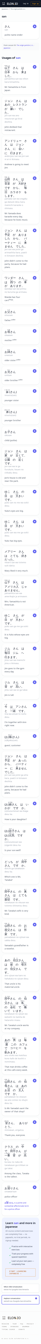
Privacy (30, 1324)
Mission (5, 1324)
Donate (22, 1329)
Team (15, 1324)
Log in (25, 4)
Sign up (35, 4)
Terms (4, 1326)
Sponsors (14, 1326)
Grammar (25, 1326)
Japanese (5, 9)
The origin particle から (17, 9)
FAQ (21, 1324)
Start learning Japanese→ (17, 1272)
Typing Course (8, 1329)
